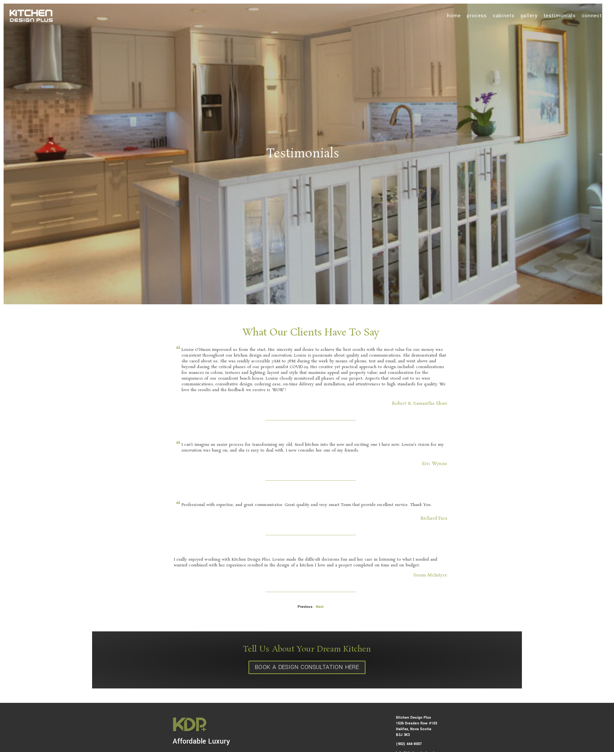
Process (477, 15)
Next (320, 606)
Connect (592, 15)
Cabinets (503, 15)
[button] (310, 562)
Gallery (528, 15)
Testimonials (559, 15)
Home (454, 15)
